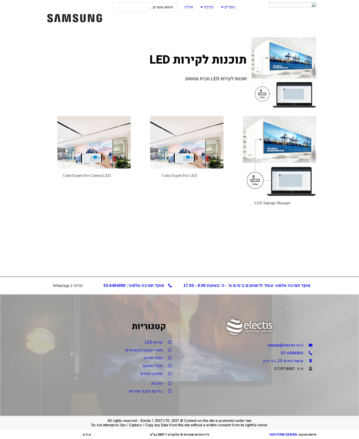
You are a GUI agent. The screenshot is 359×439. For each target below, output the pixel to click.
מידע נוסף (272, 213)
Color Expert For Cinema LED (87, 175)
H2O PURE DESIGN (283, 434)
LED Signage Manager (272, 203)
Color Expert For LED (179, 175)
